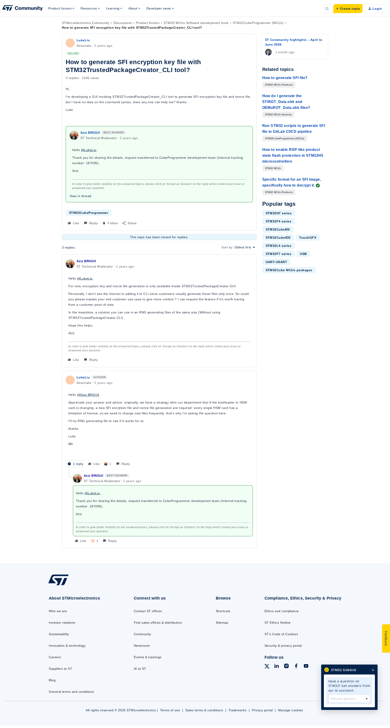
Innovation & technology (67, 645)
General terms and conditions (71, 691)
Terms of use (170, 710)
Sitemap (222, 622)
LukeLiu (83, 40)
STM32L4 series (279, 245)
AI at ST (140, 668)
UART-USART (276, 262)
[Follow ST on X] (267, 667)
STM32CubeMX (278, 229)
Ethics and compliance (282, 611)
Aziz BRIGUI (90, 132)
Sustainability (59, 634)
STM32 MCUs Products (279, 84)
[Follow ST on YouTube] (306, 666)
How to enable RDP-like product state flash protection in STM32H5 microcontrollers (292, 155)
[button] (347, 8)
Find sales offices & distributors (158, 622)
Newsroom (142, 645)
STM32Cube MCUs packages (289, 270)
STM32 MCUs (273, 168)
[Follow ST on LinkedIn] (276, 666)
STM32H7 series (279, 213)
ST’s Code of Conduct (281, 634)
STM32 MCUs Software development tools (196, 23)
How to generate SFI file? (285, 78)
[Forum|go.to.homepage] (22, 8)
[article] (159, 310)
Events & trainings (148, 657)
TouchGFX (307, 237)
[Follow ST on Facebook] (296, 666)
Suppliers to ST (60, 668)
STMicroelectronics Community (85, 23)
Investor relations (62, 622)
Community (142, 634)
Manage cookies (290, 710)
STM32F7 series (279, 254)
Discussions (123, 23)
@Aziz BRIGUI (88, 395)
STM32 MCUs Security (278, 114)
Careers (55, 657)
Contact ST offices (148, 611)
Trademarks (237, 710)
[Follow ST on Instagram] (286, 666)
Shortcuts (223, 611)
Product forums (148, 23)
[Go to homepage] (81, 585)
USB (303, 254)
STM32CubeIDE (278, 237)
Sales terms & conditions (204, 710)
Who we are (58, 611)
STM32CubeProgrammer (88, 213)
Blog (52, 680)
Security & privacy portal (283, 645)
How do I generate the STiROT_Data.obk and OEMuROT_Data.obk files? (286, 102)
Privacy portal (262, 710)
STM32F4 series (279, 221)
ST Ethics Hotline (278, 622)
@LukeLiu (88, 150)
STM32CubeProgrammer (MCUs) (258, 23)
